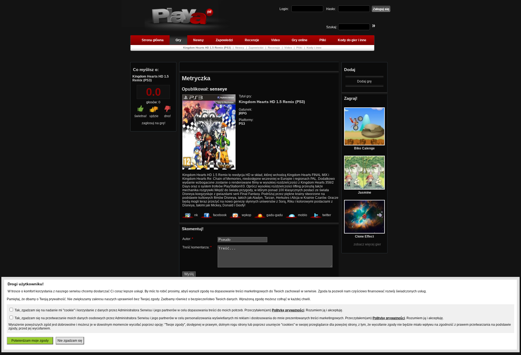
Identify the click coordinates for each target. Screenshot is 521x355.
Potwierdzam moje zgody (30, 341)
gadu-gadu (274, 215)
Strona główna (153, 40)
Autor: (187, 239)
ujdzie (154, 116)
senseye (218, 89)
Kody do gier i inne (352, 40)
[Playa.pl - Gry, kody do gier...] (187, 30)
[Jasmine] (364, 188)
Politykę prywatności (288, 310)
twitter (326, 215)
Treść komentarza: (197, 247)
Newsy (198, 40)
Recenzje (252, 40)
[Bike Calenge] (364, 144)
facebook (220, 215)
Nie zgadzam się (70, 341)
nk (196, 215)
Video (275, 40)
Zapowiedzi (224, 40)
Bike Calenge (364, 148)
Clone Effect (364, 236)
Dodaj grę (364, 81)
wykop (246, 215)
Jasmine (364, 192)
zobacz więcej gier (367, 244)
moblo (302, 215)
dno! (167, 116)
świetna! (140, 116)
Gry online (299, 40)
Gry (178, 40)
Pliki (322, 40)
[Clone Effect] (364, 232)
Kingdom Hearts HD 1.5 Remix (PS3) (207, 47)
